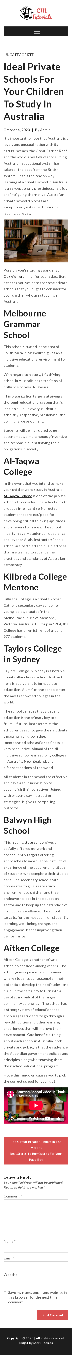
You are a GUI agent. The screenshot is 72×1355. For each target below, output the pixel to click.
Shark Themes (43, 1342)
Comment (13, 1196)
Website (11, 1274)
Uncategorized (19, 55)
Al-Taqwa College (18, 496)
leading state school (28, 842)
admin (45, 130)
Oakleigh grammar (19, 276)
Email (9, 1258)
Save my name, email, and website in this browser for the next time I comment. (37, 1297)
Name (10, 1241)
